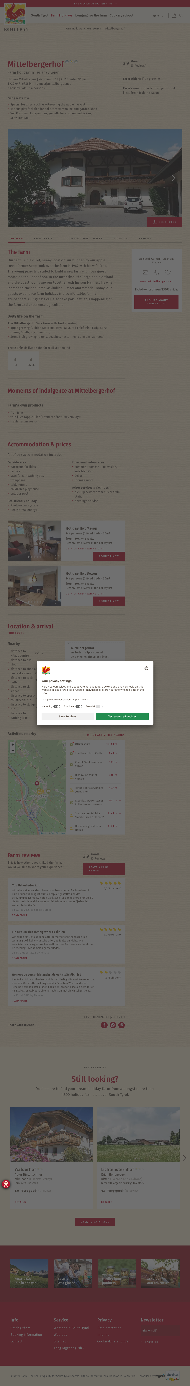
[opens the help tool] (6, 1184)
